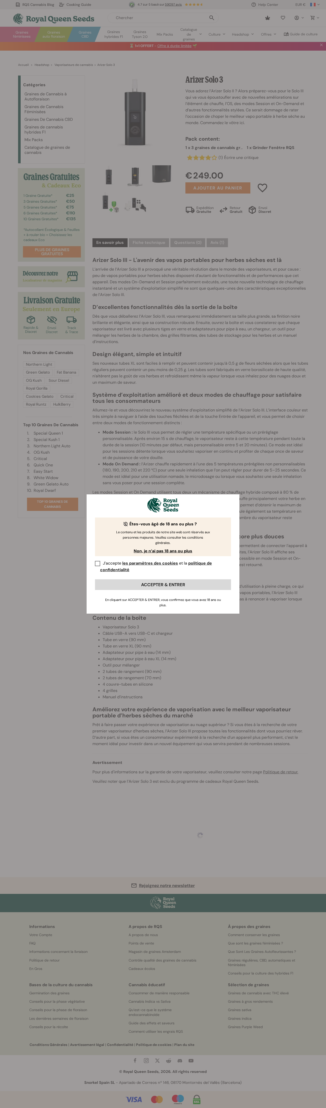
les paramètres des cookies (150, 563)
